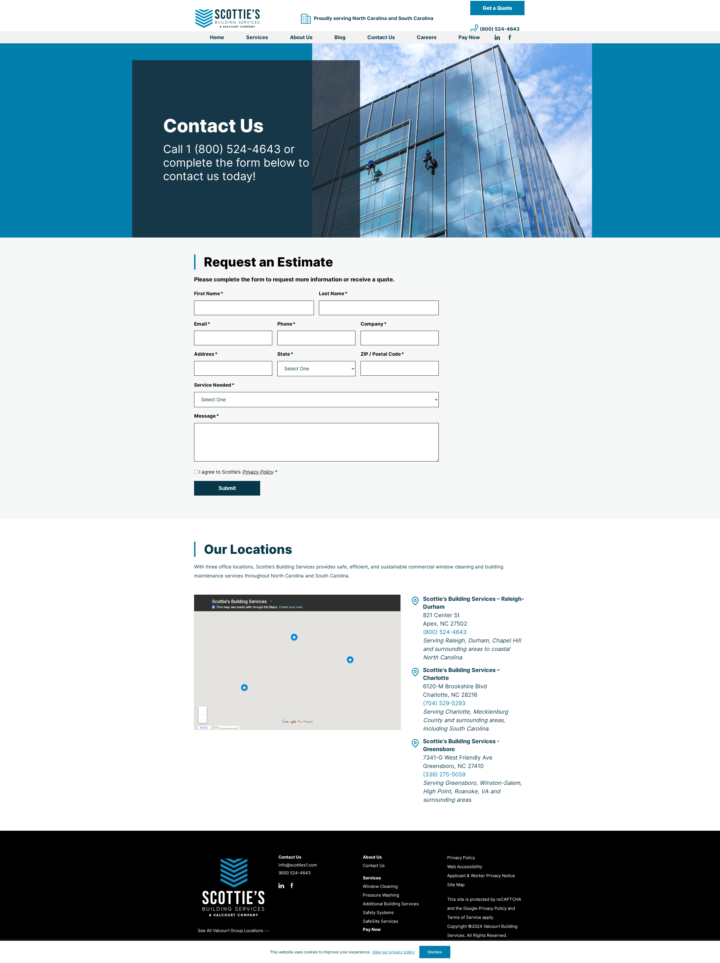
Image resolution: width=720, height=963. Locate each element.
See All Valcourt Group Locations (233, 930)
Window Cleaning (380, 886)
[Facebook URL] (509, 38)
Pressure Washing (381, 895)
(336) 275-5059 (444, 774)
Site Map (456, 884)
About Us (301, 37)
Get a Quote (497, 8)
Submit (227, 488)
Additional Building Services (391, 903)
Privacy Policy (461, 857)
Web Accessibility (464, 866)
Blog (339, 37)
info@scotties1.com (297, 865)
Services (257, 37)
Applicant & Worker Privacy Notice (481, 875)
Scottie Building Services (227, 18)
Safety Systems (378, 912)
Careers (426, 37)
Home (217, 37)
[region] (360, 952)
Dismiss (435, 951)
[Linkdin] (502, 38)
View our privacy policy (393, 951)
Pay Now (469, 37)
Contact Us (381, 37)
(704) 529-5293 (444, 703)
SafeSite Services (380, 921)
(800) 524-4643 (499, 29)
